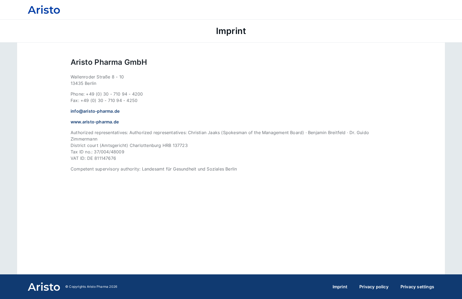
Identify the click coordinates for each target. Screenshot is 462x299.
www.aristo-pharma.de (95, 121)
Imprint (340, 286)
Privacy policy (373, 286)
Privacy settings (417, 286)
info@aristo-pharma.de (95, 111)
